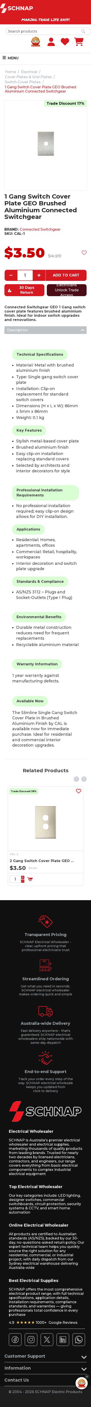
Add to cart (66, 275)
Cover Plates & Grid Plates (28, 77)
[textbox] (48, 31)
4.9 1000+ (43, 1322)
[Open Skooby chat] (82, 1383)
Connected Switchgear (40, 229)
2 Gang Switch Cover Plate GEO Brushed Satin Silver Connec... (42, 861)
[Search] (83, 32)
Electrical (29, 72)
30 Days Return (26, 290)
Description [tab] (17, 330)
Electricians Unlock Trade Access (67, 290)
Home (10, 72)
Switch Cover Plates (23, 82)
